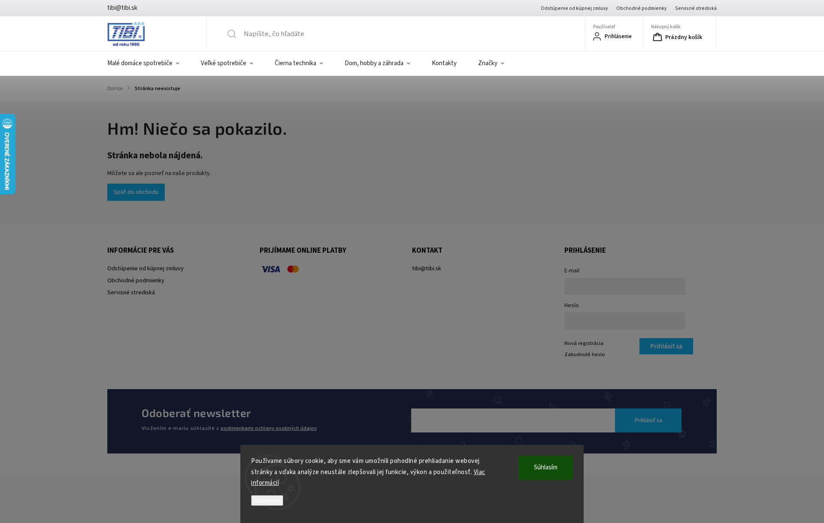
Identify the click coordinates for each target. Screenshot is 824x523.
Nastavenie (267, 500)
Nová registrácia (583, 343)
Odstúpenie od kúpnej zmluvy (574, 8)
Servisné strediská (696, 8)
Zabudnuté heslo (584, 354)
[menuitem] (148, 63)
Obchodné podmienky (641, 8)
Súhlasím (545, 467)
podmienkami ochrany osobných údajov (269, 428)
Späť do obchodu (136, 192)
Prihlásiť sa (648, 420)
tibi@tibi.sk (426, 268)
